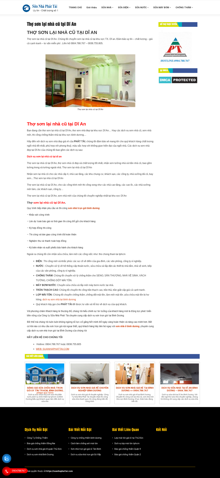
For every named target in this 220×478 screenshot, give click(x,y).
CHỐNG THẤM (184, 7)
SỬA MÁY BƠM (161, 7)
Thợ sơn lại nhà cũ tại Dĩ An (56, 123)
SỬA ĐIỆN (123, 7)
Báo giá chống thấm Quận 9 (127, 449)
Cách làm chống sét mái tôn (84, 443)
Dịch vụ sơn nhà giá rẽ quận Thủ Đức (44, 449)
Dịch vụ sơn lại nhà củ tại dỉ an (44, 156)
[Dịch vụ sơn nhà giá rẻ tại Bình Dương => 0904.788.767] (134, 373)
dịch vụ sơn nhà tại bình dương (59, 299)
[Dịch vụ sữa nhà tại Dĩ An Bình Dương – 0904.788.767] (179, 373)
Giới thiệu (91, 7)
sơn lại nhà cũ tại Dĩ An (49, 202)
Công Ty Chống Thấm (37, 438)
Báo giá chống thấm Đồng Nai (41, 443)
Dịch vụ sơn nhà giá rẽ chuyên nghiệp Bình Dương (89, 389)
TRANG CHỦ (75, 7)
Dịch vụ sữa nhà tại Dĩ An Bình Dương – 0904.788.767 (179, 389)
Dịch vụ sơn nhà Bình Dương (40, 454)
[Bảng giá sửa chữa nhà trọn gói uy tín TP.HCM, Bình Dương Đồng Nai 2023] (45, 373)
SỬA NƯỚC (141, 7)
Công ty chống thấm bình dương (86, 438)
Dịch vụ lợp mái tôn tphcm (126, 443)
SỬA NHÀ (106, 7)
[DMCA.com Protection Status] (178, 80)
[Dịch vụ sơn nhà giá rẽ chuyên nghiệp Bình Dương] (89, 373)
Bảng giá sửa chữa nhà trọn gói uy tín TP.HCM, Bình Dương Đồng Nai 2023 (45, 390)
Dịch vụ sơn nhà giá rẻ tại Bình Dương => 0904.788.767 (135, 389)
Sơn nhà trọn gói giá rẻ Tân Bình (86, 449)
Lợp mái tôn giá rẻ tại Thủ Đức (128, 438)
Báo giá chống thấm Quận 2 (127, 454)
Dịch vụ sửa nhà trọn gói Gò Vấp (86, 454)
